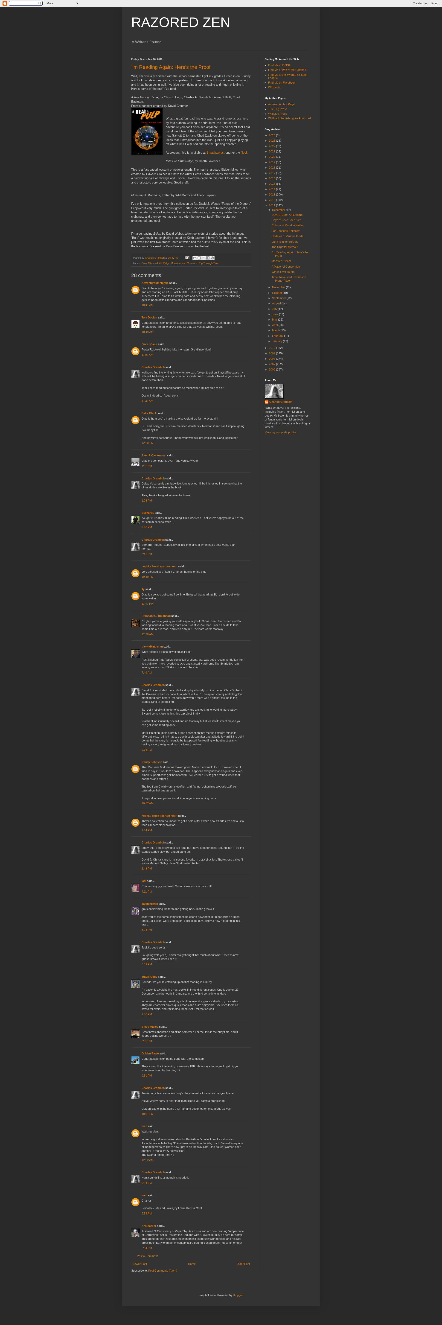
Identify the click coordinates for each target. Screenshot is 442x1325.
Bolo (144, 263)
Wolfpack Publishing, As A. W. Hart (289, 118)
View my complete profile (280, 432)
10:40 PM (148, 576)
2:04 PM (147, 1248)
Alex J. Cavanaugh (154, 455)
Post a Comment (147, 1256)
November (279, 287)
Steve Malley (150, 1026)
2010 (272, 348)
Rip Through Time (209, 263)
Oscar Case (149, 344)
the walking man (152, 646)
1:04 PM (147, 830)
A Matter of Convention (286, 266)
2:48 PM (147, 868)
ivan (144, 1126)
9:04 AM (147, 1183)
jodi (144, 881)
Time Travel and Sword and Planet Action (289, 279)
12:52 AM (147, 1160)
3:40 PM (147, 527)
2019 (272, 162)
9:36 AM (147, 749)
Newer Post (139, 1264)
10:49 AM (147, 332)
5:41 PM (147, 554)
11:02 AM (147, 354)
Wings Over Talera (283, 272)
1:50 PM (147, 1014)
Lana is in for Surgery (285, 241)
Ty (143, 589)
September (279, 298)
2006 (272, 369)
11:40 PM (147, 603)
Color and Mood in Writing (288, 225)
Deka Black (149, 413)
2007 (272, 364)
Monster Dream (281, 261)
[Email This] (194, 258)
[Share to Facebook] (208, 258)
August (277, 303)
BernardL (148, 512)
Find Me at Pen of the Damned (287, 70)
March (276, 330)
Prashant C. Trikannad (156, 616)
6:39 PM (147, 964)
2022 (272, 146)
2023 (272, 140)
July (275, 309)
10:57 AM (147, 803)
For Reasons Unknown (286, 231)
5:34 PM (147, 929)
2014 (272, 189)
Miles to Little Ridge (158, 263)
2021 (272, 151)
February (278, 336)
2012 (272, 200)
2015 (272, 183)
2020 (272, 156)
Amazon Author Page (281, 104)
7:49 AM (147, 672)
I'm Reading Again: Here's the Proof (170, 67)
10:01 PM (148, 1114)
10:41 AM (147, 305)
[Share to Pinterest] (212, 258)
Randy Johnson (152, 762)
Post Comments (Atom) (162, 1270)
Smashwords (215, 152)
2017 (272, 173)
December (279, 210)
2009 (272, 353)
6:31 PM (147, 1075)
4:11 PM (147, 891)
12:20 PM (148, 443)
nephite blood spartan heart (159, 566)
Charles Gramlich (153, 367)
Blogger (238, 1295)
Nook (244, 152)
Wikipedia (274, 87)
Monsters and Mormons (184, 263)
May (275, 319)
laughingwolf (150, 903)
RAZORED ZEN (180, 22)
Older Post (243, 1264)
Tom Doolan (149, 317)
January (277, 341)
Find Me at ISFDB (279, 65)
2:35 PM (147, 1041)
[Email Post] (187, 257)
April (275, 325)
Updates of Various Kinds (287, 236)
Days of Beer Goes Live (286, 220)
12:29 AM (147, 634)
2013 (272, 194)
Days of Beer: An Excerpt (287, 214)
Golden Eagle (150, 1053)
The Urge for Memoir (284, 247)
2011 (272, 205)
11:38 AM (147, 401)
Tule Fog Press (277, 109)
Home (192, 1264)
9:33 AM (147, 1213)
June (275, 314)
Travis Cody (149, 976)
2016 (272, 178)
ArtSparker (149, 1226)
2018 (272, 167)
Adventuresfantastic (155, 283)
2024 (272, 135)
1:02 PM (147, 466)
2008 (272, 358)
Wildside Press (277, 113)
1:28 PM (147, 500)
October (277, 293)
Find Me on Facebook (281, 82)
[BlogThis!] (199, 258)
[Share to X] (203, 258)
